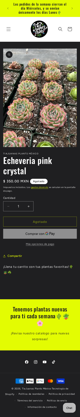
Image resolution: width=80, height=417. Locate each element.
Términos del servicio (30, 400)
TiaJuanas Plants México (36, 388)
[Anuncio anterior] (8, 8)
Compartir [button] (14, 256)
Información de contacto (42, 407)
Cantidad (9, 198)
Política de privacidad (62, 394)
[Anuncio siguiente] (72, 8)
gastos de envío (39, 187)
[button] (8, 29)
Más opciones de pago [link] (40, 244)
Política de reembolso (31, 394)
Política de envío (57, 400)
